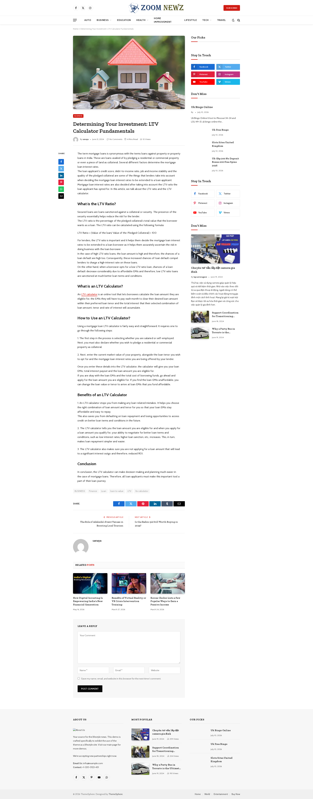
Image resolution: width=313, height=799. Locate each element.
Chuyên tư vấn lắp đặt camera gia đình (213, 269)
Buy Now (236, 794)
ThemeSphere (116, 794)
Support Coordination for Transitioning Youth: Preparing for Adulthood (225, 314)
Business (103, 20)
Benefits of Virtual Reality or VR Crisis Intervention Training (129, 601)
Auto (87, 20)
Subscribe (231, 8)
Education (124, 20)
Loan (103, 491)
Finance (93, 491)
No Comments (116, 139)
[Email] (61, 196)
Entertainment (221, 794)
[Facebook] (61, 161)
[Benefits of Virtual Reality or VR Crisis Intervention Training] (129, 583)
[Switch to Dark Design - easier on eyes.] (233, 20)
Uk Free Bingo (220, 129)
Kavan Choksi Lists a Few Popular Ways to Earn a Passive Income (165, 601)
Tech (205, 20)
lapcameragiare (200, 277)
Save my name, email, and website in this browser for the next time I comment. (121, 678)
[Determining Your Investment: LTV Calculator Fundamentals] (129, 72)
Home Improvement (163, 20)
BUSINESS (80, 491)
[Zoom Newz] (156, 8)
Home (75, 29)
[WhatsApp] (61, 189)
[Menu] (75, 20)
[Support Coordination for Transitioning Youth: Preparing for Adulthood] (200, 317)
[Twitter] (61, 168)
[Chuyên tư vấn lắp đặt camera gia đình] (215, 249)
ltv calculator (141, 491)
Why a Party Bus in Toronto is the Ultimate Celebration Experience (225, 330)
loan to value (116, 491)
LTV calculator (89, 294)
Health (140, 20)
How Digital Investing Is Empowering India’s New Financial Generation (88, 601)
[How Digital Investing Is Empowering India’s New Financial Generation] (90, 583)
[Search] (238, 20)
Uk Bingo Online (202, 107)
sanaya (86, 139)
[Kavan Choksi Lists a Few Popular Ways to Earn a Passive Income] (167, 583)
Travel (221, 20)
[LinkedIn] (61, 175)
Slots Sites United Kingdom (223, 144)
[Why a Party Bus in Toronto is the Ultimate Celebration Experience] (200, 333)
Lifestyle (190, 20)
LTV (129, 491)
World (207, 794)
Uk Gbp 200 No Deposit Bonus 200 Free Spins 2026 (225, 162)
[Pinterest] (61, 182)
